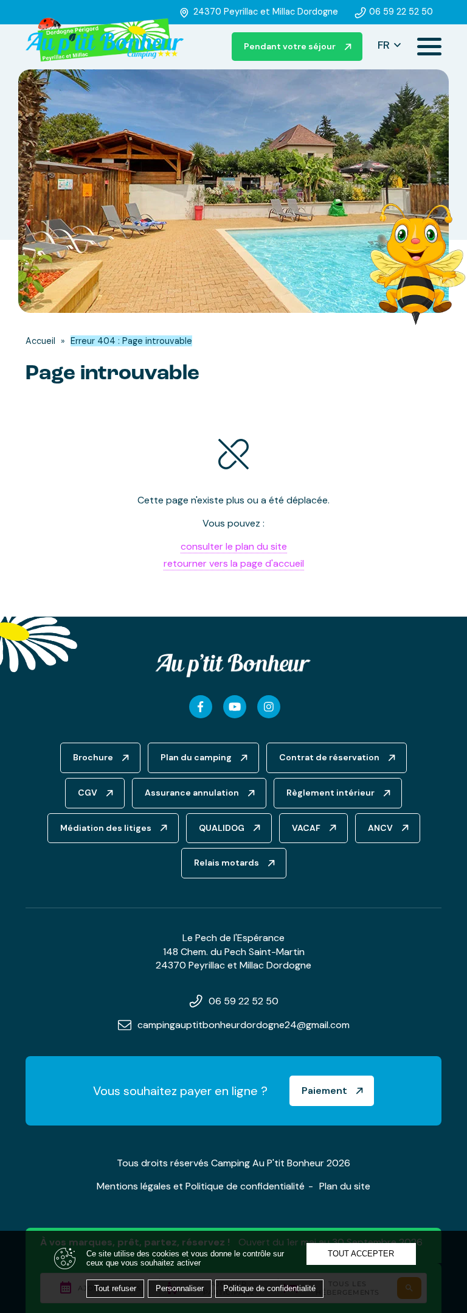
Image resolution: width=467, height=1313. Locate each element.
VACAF (306, 827)
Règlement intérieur (330, 792)
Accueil (40, 340)
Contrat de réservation (329, 757)
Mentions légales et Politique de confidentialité (201, 1186)
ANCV (380, 827)
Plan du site (344, 1186)
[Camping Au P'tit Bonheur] (105, 40)
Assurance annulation (192, 792)
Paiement (324, 1090)
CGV (87, 792)
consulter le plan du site (234, 546)
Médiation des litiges (105, 827)
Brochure (93, 757)
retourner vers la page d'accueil (234, 563)
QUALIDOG (221, 827)
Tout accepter (361, 1253)
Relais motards (226, 862)
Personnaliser (180, 1288)
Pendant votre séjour (290, 46)
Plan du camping (196, 757)
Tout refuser (115, 1288)
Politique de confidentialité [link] (269, 1288)
